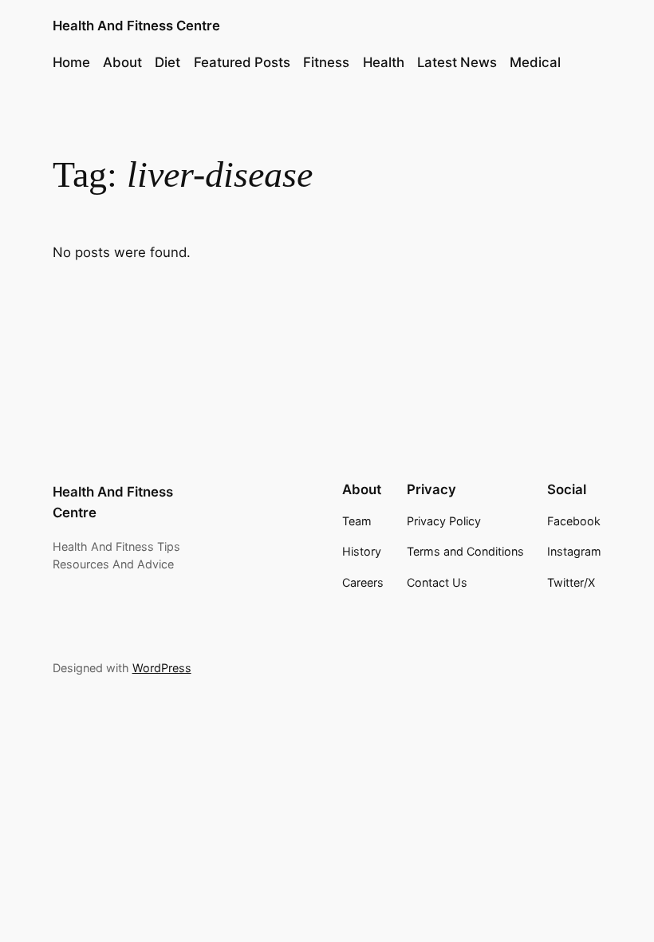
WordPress (161, 668)
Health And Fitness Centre (136, 26)
